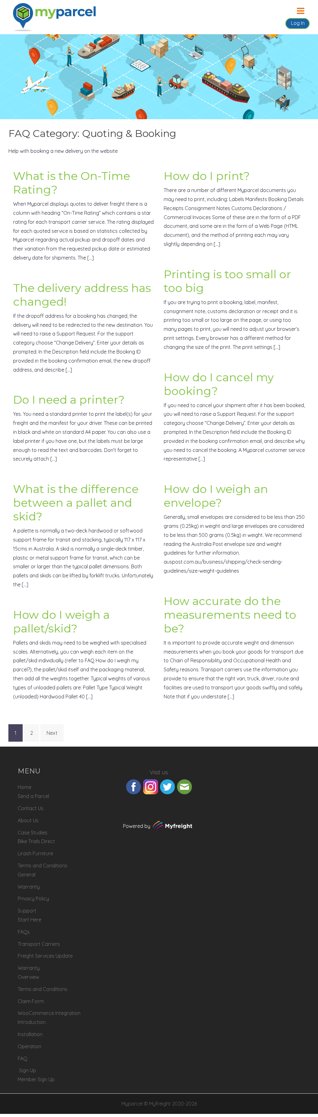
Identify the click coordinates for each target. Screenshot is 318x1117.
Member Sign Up (36, 1079)
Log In (298, 23)
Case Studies (33, 832)
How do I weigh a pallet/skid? (61, 621)
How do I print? (207, 176)
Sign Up (27, 1070)
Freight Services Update (45, 956)
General (26, 874)
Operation (29, 1046)
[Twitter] (167, 786)
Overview (28, 977)
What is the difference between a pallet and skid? (76, 502)
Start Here (29, 920)
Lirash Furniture (35, 853)
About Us (28, 820)
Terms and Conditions (42, 865)
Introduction (32, 1022)
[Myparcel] (54, 16)
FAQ (22, 1058)
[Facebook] (133, 786)
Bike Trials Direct (36, 841)
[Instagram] (150, 786)
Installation (30, 1034)
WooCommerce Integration (49, 1013)
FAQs (24, 932)
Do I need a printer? (69, 399)
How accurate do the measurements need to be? (230, 614)
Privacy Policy (33, 898)
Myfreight (160, 1104)
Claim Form (31, 1001)
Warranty (29, 887)
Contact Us (30, 808)
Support (27, 911)
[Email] (184, 786)
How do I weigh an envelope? (216, 495)
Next (52, 733)
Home (24, 787)
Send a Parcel (33, 796)
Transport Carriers (39, 944)
